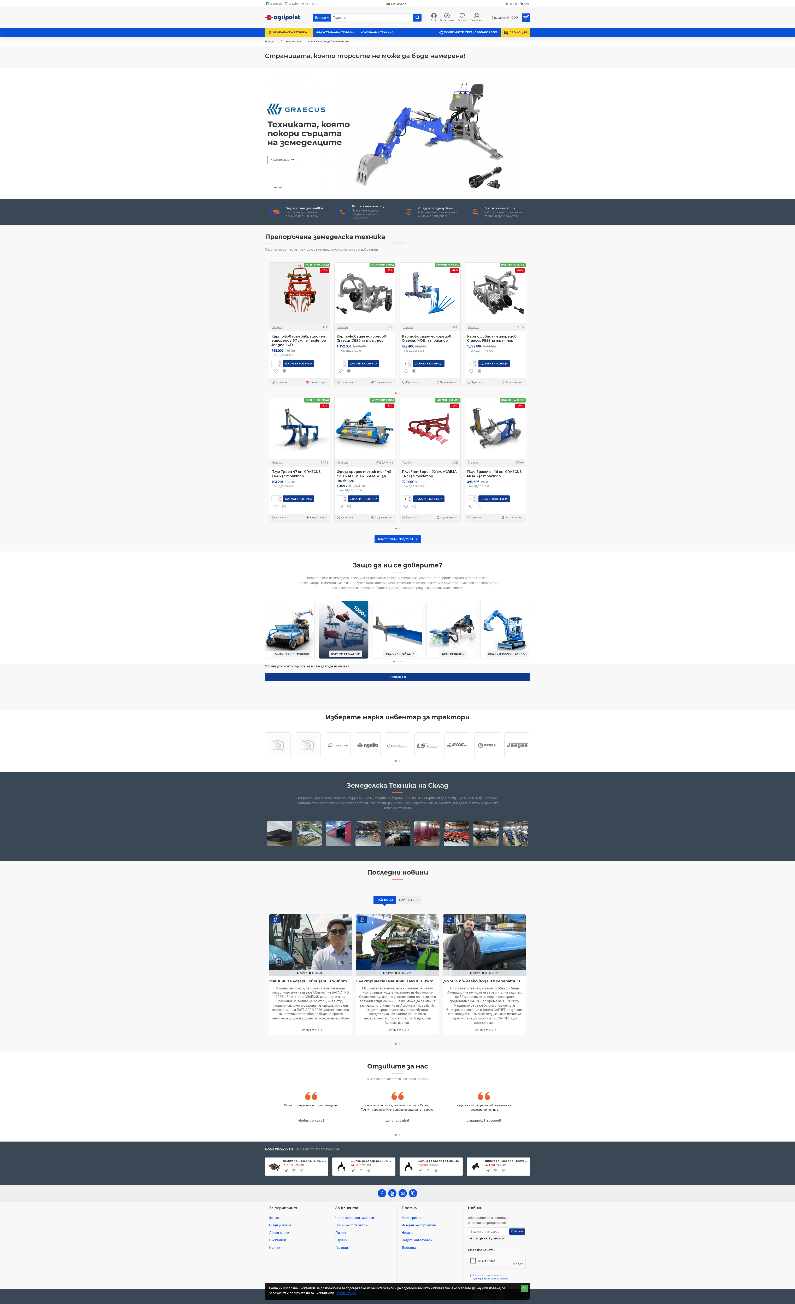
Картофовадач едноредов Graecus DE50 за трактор (361, 338)
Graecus (342, 327)
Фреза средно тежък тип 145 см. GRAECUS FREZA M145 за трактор (364, 476)
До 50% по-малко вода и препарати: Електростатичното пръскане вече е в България (484, 981)
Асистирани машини (292, 653)
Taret (278, 757)
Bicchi (457, 757)
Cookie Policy (346, 1293)
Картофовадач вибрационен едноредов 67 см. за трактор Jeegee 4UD (298, 340)
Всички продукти (345, 653)
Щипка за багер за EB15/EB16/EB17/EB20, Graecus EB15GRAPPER (439, 1160)
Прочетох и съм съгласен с (490, 1277)
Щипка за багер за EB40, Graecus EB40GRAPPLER (304, 1160)
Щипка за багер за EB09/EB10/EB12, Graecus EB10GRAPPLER (506, 1160)
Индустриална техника (507, 653)
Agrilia (407, 462)
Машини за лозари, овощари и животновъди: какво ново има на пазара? (310, 981)
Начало (270, 41)
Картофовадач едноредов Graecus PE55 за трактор (492, 338)
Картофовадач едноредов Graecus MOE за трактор (426, 338)
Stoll (487, 757)
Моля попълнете (480, 1250)
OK (524, 1288)
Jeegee (277, 327)
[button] (396, 393)
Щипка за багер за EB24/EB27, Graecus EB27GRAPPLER (372, 1160)
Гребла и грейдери (399, 653)
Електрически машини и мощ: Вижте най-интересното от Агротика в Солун (397, 981)
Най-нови (385, 899)
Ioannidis (307, 757)
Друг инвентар (453, 653)
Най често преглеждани (318, 1149)
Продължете (398, 677)
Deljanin (397, 757)
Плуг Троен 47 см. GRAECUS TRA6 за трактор (296, 474)
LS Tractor (427, 757)
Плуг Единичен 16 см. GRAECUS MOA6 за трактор (494, 474)
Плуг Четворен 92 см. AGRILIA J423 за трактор (429, 474)
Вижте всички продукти (395, 539)
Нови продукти (279, 1149)
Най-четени (409, 899)
